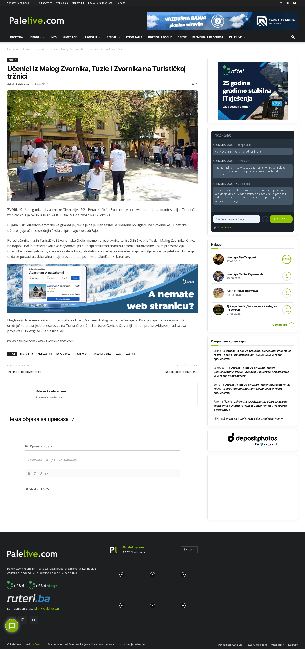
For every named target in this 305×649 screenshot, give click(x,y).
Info (54, 37)
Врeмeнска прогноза (207, 37)
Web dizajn (62, 2)
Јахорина (90, 37)
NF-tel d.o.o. (40, 644)
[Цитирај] (46, 473)
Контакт (120, 2)
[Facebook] (281, 3)
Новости (35, 37)
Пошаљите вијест (256, 644)
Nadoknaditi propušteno (181, 372)
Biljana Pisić (26, 353)
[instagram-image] (121, 573)
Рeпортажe (134, 37)
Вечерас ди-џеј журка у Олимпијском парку (253, 418)
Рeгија (112, 37)
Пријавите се (44, 2)
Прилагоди (224, 227)
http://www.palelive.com (49, 397)
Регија (27, 49)
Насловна (13, 49)
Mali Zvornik (45, 353)
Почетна (16, 37)
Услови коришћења (230, 644)
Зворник (40, 49)
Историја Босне (160, 37)
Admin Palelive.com (19, 84)
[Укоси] (35, 473)
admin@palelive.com (46, 608)
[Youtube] (295, 3)
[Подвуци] (41, 473)
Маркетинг (78, 2)
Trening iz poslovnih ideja (24, 372)
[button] (293, 37)
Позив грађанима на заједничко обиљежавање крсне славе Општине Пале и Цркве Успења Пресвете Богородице (250, 405)
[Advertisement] (252, 487)
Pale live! (236, 37)
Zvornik (130, 353)
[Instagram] (288, 3)
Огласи (71, 37)
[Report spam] (290, 145)
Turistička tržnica (101, 353)
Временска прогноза (100, 2)
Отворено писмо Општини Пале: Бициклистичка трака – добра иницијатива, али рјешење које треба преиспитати (252, 355)
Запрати (189, 549)
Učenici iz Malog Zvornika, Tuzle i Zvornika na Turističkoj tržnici (96, 72)
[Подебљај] (29, 473)
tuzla (119, 353)
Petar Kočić (81, 353)
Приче (182, 37)
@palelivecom (133, 547)
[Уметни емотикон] (265, 219)
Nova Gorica (63, 353)
